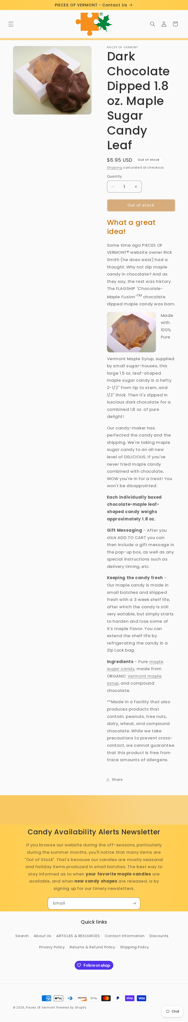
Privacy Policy (52, 947)
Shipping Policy (134, 947)
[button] (10, 24)
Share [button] (117, 779)
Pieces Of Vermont (40, 1008)
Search (22, 935)
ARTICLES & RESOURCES (78, 935)
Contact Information (125, 935)
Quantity (114, 176)
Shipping (114, 167)
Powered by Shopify (71, 1008)
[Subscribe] (134, 903)
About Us (42, 935)
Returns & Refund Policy (92, 947)
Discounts (159, 935)
